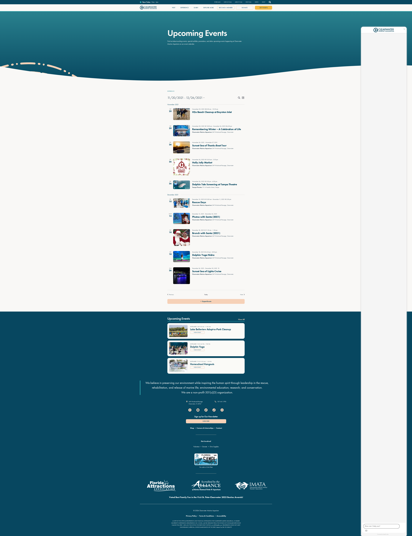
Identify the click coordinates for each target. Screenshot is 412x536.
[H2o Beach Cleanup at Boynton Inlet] (181, 114)
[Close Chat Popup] (405, 29)
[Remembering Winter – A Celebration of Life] (181, 130)
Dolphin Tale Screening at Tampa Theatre (214, 184)
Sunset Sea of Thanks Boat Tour (209, 145)
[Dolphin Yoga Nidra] (181, 256)
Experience (170, 91)
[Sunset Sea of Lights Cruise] (181, 275)
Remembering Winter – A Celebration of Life (216, 129)
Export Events (206, 301)
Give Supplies (214, 446)
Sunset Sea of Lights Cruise (206, 271)
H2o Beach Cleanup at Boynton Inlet (212, 112)
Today (206, 294)
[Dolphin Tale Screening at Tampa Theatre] (181, 184)
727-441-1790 (221, 402)
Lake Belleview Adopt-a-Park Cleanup (210, 329)
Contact (219, 428)
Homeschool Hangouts (202, 364)
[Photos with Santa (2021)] (181, 218)
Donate (204, 446)
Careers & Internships (205, 428)
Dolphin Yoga (197, 346)
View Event (197, 332)
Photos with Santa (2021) (206, 216)
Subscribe (206, 421)
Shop (192, 428)
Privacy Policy (191, 516)
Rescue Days (199, 202)
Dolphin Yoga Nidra (203, 255)
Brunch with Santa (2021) (206, 233)
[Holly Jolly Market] (181, 167)
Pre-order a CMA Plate (206, 467)
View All (241, 319)
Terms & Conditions (206, 516)
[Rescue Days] (181, 203)
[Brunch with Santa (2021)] (181, 237)
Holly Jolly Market (202, 162)
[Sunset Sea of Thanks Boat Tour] (181, 147)
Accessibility (221, 516)
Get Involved (206, 441)
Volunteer (196, 446)
